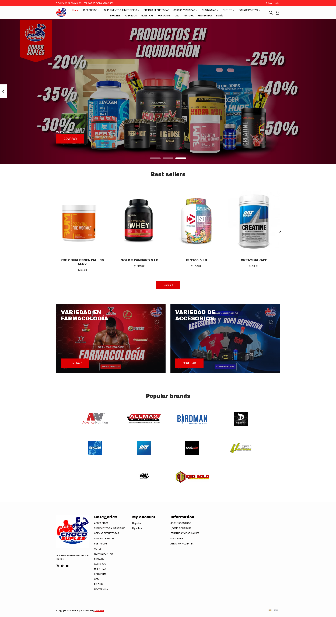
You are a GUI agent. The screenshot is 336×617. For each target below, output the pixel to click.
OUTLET (98, 548)
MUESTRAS (147, 15)
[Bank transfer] (276, 610)
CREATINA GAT (254, 260)
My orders (137, 528)
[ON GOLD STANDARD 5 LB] (139, 221)
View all (168, 285)
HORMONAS (164, 15)
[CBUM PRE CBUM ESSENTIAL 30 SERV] (82, 221)
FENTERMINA (205, 15)
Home (75, 10)
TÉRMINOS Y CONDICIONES (184, 533)
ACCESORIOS (101, 523)
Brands (219, 15)
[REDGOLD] (192, 477)
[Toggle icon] (270, 13)
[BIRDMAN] (192, 419)
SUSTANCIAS (100, 543)
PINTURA (189, 15)
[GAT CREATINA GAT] (254, 221)
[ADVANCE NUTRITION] (95, 419)
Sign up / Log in (272, 3)
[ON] (144, 477)
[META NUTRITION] (241, 448)
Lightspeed (99, 610)
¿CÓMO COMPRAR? (180, 528)
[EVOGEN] (95, 448)
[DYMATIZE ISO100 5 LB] (196, 221)
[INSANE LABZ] (192, 448)
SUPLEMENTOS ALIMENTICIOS (109, 528)
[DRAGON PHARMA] (241, 419)
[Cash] (270, 610)
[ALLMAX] (144, 419)
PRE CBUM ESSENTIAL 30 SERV (82, 262)
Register (136, 523)
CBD (177, 15)
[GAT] (144, 448)
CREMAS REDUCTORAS (156, 10)
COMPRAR (70, 139)
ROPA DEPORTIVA (103, 553)
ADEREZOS (131, 15)
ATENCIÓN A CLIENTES (182, 543)
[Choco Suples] (61, 13)
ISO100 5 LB (196, 260)
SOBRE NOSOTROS (180, 523)
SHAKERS (115, 15)
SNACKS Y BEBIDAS (104, 538)
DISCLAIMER (176, 538)
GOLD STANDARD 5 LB (139, 260)
